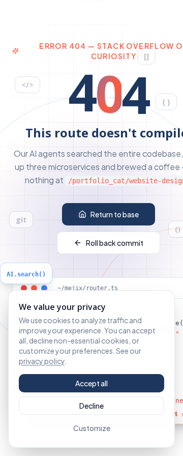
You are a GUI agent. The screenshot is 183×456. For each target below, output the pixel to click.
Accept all (91, 383)
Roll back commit (114, 242)
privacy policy (42, 360)
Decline (91, 405)
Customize (91, 428)
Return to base (114, 214)
